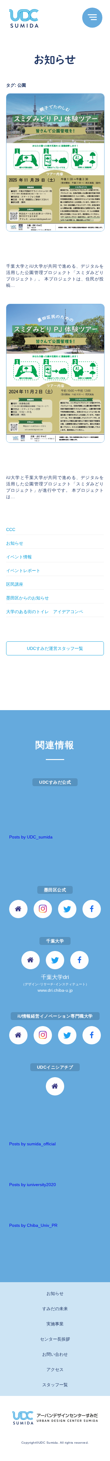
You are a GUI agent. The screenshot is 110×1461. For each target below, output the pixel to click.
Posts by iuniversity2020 (32, 1184)
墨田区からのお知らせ (27, 597)
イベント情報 (19, 556)
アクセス (55, 1369)
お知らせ (14, 543)
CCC (10, 529)
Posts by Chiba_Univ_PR (33, 1225)
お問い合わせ (55, 1354)
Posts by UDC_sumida (31, 837)
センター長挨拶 (55, 1339)
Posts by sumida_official (32, 1143)
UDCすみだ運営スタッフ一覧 (55, 648)
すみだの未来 (55, 1308)
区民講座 (14, 584)
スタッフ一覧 (55, 1384)
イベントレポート (23, 570)
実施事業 (55, 1323)
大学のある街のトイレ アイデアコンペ (44, 611)
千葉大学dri (55, 983)
